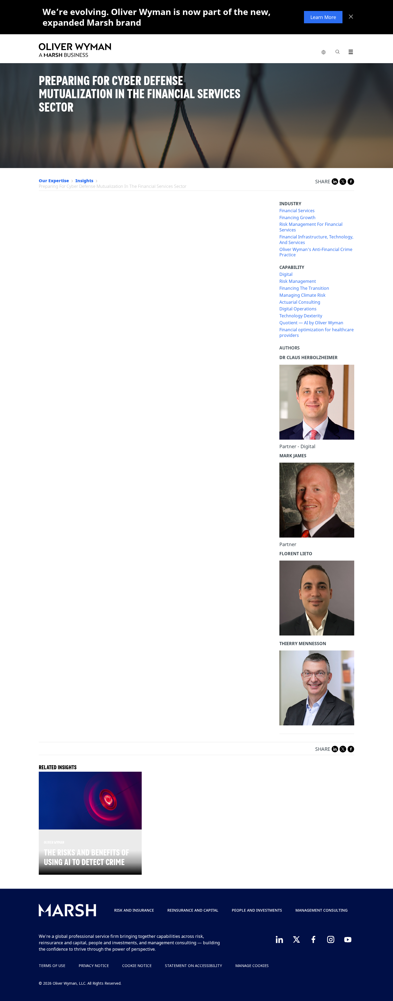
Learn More (323, 17)
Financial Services (297, 211)
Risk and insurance (134, 910)
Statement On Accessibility (193, 965)
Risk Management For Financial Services (310, 227)
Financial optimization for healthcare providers (316, 332)
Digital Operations (298, 309)
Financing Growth (297, 217)
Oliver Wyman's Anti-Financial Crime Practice (315, 252)
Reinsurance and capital (192, 910)
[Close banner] (351, 17)
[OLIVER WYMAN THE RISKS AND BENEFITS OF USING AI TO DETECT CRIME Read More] (90, 800)
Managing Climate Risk (302, 295)
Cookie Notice (137, 965)
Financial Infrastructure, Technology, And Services (316, 239)
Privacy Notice (94, 965)
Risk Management (297, 281)
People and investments (257, 910)
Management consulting (321, 910)
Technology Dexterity (300, 316)
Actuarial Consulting (299, 302)
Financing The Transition (304, 288)
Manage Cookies (252, 965)
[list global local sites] (323, 52)
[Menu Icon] (349, 51)
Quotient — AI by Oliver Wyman (311, 323)
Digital (285, 274)
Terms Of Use (52, 965)
